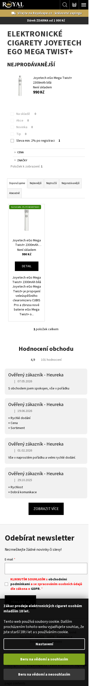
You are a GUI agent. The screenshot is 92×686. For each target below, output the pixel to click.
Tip (21, 134)
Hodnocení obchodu (46, 348)
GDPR (35, 589)
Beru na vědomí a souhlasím (44, 659)
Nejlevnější (36, 183)
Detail (26, 266)
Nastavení (44, 644)
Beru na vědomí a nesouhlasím (44, 674)
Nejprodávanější (70, 183)
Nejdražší (51, 183)
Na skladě (26, 114)
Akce (22, 120)
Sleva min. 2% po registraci (38, 140)
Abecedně (14, 193)
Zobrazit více (46, 508)
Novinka (24, 127)
